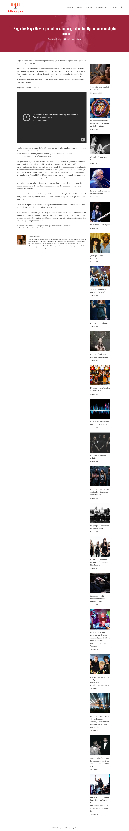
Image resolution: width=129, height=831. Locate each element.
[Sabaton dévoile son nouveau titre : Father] (100, 285)
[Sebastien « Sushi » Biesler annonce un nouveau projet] (100, 592)
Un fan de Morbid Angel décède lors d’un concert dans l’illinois (99, 492)
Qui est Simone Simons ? (99, 323)
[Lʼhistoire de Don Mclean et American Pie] (100, 186)
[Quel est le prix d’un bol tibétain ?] (100, 82)
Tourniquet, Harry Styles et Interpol (31, 228)
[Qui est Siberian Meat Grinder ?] (100, 451)
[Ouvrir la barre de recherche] (121, 7)
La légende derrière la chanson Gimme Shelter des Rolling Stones (99, 123)
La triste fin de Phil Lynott (100, 225)
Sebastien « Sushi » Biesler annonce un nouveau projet (97, 599)
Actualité (70, 7)
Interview (89, 7)
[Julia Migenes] (15, 7)
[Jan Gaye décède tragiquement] (100, 251)
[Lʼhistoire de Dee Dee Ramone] (100, 153)
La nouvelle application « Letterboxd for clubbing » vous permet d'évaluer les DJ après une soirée (99, 721)
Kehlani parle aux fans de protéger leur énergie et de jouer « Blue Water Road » (45, 226)
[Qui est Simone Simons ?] (100, 319)
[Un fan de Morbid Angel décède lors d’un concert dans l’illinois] (100, 485)
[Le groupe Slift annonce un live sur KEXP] (100, 521)
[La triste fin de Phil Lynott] (100, 220)
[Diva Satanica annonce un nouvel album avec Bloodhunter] (100, 555)
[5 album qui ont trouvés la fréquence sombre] (100, 417)
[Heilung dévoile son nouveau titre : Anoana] (100, 350)
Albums (79, 7)
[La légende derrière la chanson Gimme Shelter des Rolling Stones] (100, 116)
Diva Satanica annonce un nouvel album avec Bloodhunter (99, 562)
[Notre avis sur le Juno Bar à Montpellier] (100, 384)
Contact (114, 7)
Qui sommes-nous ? (102, 7)
